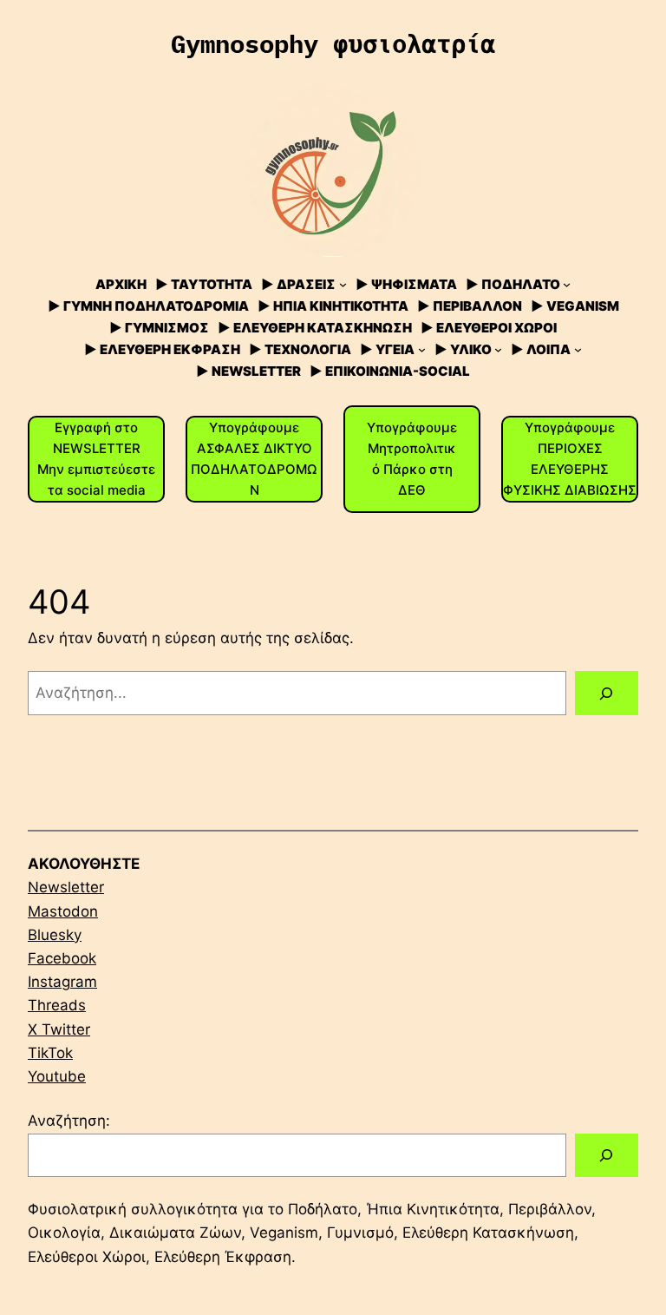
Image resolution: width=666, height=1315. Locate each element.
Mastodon (63, 911)
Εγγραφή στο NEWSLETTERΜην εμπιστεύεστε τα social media (96, 458)
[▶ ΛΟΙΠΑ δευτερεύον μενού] (578, 349)
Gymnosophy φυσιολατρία (333, 43)
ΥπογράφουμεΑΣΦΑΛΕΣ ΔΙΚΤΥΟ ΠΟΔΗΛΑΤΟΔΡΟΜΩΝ (254, 458)
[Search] (606, 1156)
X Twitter (59, 1029)
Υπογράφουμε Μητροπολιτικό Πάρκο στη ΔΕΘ (412, 458)
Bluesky (55, 935)
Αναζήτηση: (69, 1120)
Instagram (62, 981)
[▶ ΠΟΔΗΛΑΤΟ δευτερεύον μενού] (567, 284)
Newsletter (66, 887)
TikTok (50, 1053)
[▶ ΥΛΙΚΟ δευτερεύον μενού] (498, 349)
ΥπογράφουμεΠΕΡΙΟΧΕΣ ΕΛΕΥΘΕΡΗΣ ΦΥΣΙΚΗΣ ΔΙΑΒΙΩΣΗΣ (570, 458)
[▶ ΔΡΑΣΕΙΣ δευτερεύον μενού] (343, 284)
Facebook (62, 958)
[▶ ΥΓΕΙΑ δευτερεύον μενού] (422, 349)
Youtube (57, 1076)
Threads (57, 1005)
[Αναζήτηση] (606, 693)
